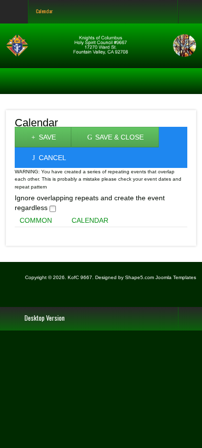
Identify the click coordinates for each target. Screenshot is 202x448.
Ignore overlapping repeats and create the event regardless (90, 203)
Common (36, 220)
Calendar (90, 220)
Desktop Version (45, 318)
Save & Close (118, 137)
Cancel (51, 158)
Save (46, 137)
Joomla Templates (175, 277)
